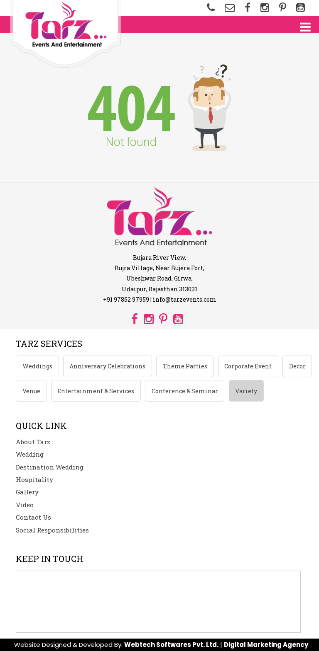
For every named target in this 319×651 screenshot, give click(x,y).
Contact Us (33, 517)
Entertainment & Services (95, 391)
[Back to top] (306, 632)
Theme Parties (185, 366)
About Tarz (33, 442)
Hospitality (34, 479)
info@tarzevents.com (184, 299)
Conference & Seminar (185, 391)
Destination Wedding (49, 467)
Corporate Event (248, 366)
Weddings (37, 366)
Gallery (27, 492)
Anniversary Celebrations (107, 366)
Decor (297, 366)
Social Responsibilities (52, 530)
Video (25, 505)
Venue (31, 391)
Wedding (30, 454)
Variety (246, 391)
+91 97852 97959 (126, 299)
